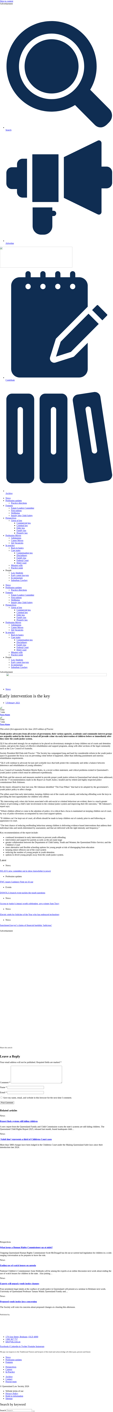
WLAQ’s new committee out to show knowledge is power (25, 871)
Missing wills (17, 565)
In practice (10, 545)
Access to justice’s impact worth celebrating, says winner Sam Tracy (29, 903)
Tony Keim (5, 715)
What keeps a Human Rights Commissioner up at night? (26, 1247)
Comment (5, 1082)
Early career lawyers (20, 575)
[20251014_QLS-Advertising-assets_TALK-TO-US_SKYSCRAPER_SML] (56, 1042)
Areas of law (16, 520)
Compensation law (25, 553)
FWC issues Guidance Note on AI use (16, 882)
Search (3, 1410)
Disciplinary (22, 555)
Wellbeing (15, 513)
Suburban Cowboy (19, 580)
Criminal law (22, 525)
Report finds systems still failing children (19, 1121)
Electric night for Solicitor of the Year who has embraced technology (29, 914)
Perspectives (11, 518)
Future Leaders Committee (22, 508)
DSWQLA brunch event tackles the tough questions (22, 893)
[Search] (34, 1411)
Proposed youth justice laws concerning (18, 1301)
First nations (16, 510)
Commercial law (24, 523)
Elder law (21, 528)
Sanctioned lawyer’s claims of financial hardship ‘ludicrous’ (26, 925)
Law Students (17, 573)
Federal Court (23, 560)
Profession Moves (13, 535)
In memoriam (17, 578)
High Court (21, 563)
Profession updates (14, 500)
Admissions (16, 538)
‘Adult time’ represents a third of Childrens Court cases (26, 1139)
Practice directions (19, 503)
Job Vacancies (17, 543)
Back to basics (17, 548)
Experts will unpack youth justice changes (19, 1283)
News (8, 498)
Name (3, 1087)
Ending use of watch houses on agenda (18, 1265)
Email (3, 1092)
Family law (21, 530)
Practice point (17, 568)
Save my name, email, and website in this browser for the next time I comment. (37, 1098)
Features (9, 505)
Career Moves (17, 540)
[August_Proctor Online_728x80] (56, 675)
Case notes (15, 550)
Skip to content (6, 1)
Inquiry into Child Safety (22, 515)
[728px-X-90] (56, 17)
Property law (22, 533)
